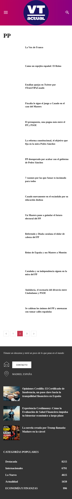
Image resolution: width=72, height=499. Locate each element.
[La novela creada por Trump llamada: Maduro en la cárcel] (11, 433)
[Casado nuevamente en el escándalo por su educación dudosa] (13, 202)
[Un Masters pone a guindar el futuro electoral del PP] (13, 220)
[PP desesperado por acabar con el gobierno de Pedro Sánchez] (13, 164)
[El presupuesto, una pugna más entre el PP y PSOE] (13, 127)
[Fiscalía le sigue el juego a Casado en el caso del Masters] (13, 109)
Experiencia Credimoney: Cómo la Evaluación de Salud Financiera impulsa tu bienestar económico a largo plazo (45, 412)
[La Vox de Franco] (13, 53)
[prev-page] (6, 333)
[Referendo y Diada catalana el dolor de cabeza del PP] (13, 239)
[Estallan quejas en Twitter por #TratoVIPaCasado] (13, 90)
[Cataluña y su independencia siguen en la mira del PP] (13, 276)
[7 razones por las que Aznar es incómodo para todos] (13, 183)
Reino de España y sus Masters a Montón (46, 252)
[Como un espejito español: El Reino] (13, 71)
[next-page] (34, 333)
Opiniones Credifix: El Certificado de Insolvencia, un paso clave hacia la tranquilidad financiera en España (43, 392)
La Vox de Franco (34, 47)
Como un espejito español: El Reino (43, 66)
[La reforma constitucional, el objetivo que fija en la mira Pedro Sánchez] (13, 146)
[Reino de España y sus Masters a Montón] (13, 258)
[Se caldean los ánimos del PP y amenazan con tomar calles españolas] (13, 313)
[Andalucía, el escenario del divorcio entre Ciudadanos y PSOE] (13, 295)
